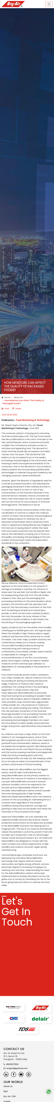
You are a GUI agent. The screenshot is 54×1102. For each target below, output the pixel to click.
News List (18, 397)
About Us (8, 1086)
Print (7, 408)
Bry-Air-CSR (10, 1096)
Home (7, 397)
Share (18, 408)
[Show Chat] (48, 1091)
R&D (6, 1091)
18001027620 (12, 1064)
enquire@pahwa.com (17, 1068)
